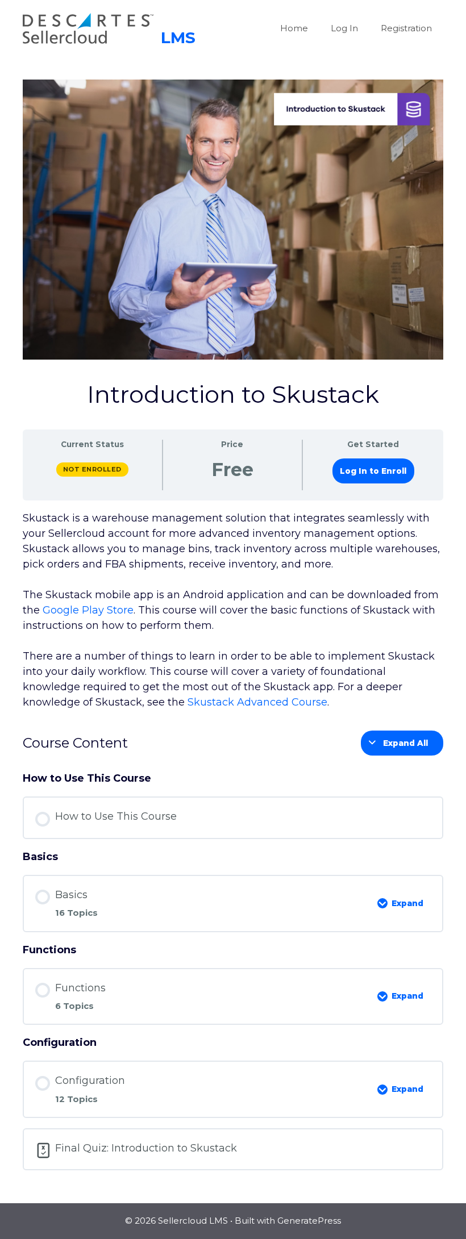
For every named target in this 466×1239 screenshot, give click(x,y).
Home (294, 28)
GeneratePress (309, 1220)
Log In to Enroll (373, 470)
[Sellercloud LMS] (109, 28)
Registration (406, 28)
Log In (344, 28)
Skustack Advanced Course (257, 702)
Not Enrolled (92, 469)
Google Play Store (88, 610)
